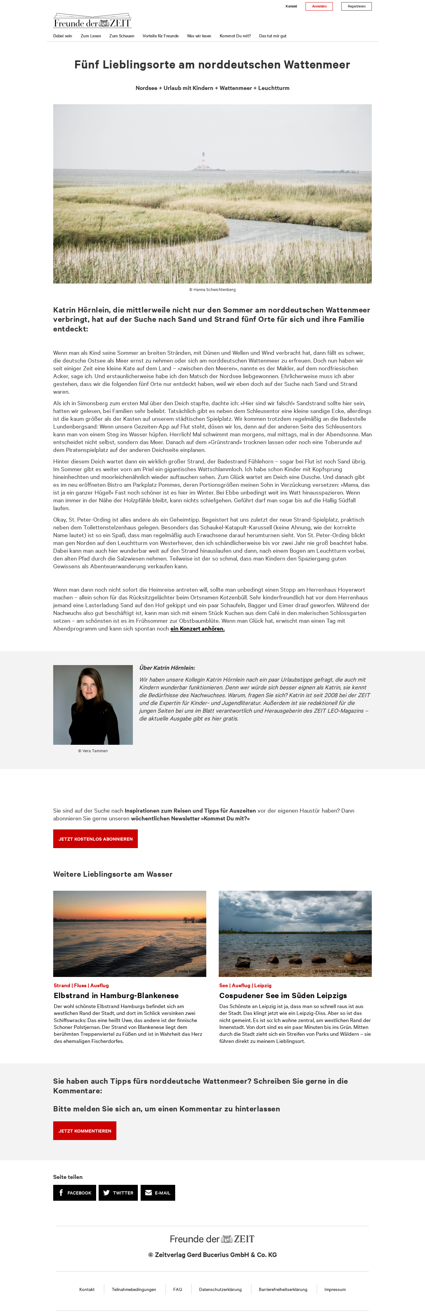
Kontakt (291, 5)
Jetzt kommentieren (84, 1130)
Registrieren (356, 5)
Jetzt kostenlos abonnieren (95, 838)
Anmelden (319, 5)
